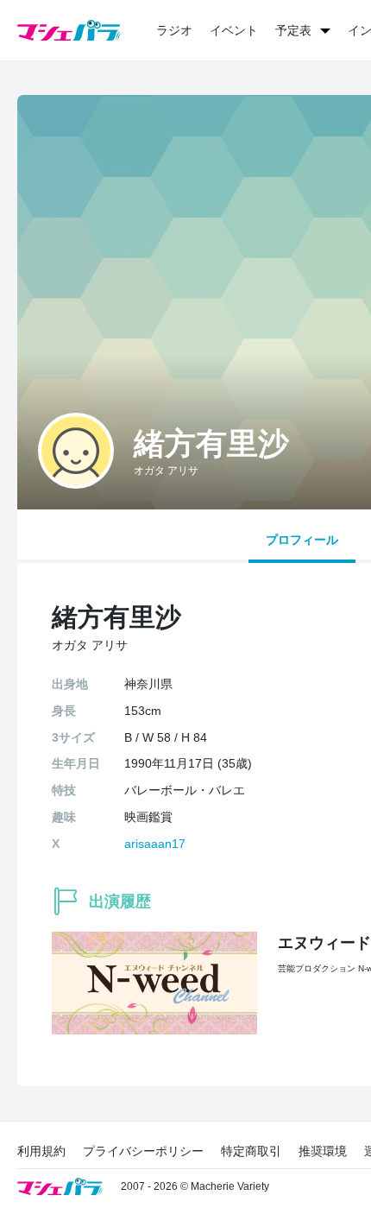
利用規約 (41, 1151)
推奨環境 (323, 1151)
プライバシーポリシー (143, 1151)
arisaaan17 (155, 844)
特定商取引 (251, 1151)
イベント (234, 30)
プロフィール (302, 540)
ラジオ (174, 30)
